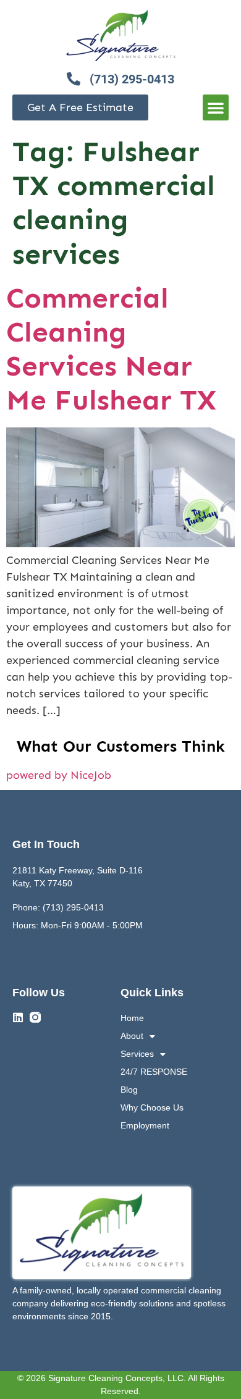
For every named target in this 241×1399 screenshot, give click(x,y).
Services (137, 1054)
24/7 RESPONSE (153, 1072)
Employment (144, 1125)
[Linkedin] (17, 1017)
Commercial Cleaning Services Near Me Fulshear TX (111, 349)
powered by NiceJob (58, 775)
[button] (216, 107)
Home (132, 1018)
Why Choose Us (152, 1107)
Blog (129, 1089)
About (131, 1036)
